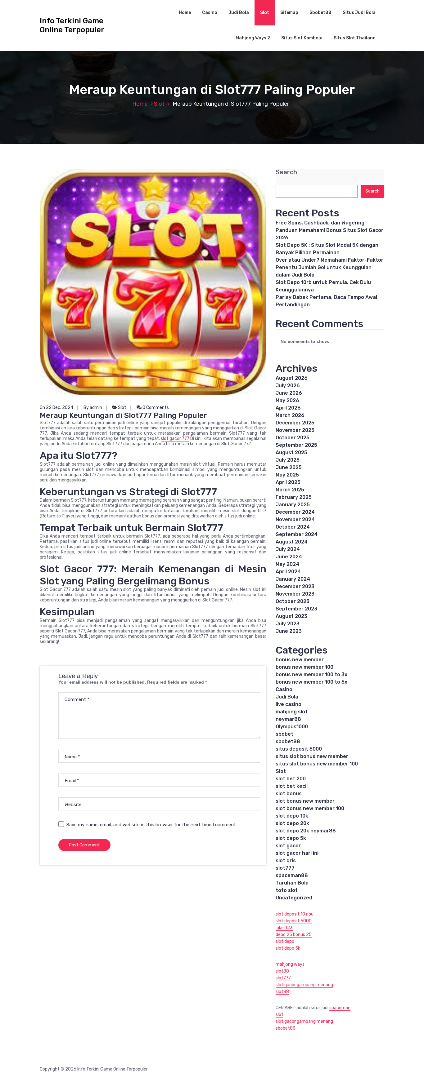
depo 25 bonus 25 (294, 934)
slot (279, 1014)
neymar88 (288, 719)
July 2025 (288, 460)
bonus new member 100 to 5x (311, 682)
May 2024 (287, 564)
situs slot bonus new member (312, 756)
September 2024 (297, 534)
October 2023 (292, 601)
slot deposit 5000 (294, 921)
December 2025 (295, 423)
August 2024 (292, 542)
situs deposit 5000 (299, 749)
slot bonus (289, 793)
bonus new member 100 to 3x (311, 674)
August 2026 (292, 378)
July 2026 (288, 385)
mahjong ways (290, 964)
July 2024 (288, 549)
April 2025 (288, 482)
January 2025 (293, 505)
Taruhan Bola (292, 883)
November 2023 (295, 594)
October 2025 (292, 438)
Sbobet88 (320, 12)
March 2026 (290, 415)
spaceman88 (292, 875)
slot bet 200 (291, 779)
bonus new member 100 (304, 667)
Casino (209, 12)
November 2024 (295, 519)
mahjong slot (292, 712)
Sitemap (289, 12)
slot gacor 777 (175, 438)
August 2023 (291, 616)
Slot (264, 12)
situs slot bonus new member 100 (317, 764)
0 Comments (155, 407)
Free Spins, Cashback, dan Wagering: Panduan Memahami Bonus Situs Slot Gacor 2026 (329, 230)
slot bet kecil (292, 786)
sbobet (284, 734)
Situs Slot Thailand (355, 38)
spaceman (339, 1007)
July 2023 (288, 624)
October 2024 (293, 527)
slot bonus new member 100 (310, 808)
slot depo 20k (292, 823)
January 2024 (293, 579)
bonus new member (300, 660)
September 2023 (296, 609)
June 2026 (289, 393)
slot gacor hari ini (297, 853)
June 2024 (289, 557)
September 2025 (296, 445)
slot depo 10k (292, 816)
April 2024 (288, 571)
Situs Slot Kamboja (302, 38)
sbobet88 (288, 741)
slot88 (282, 971)
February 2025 (294, 497)
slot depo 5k (291, 838)
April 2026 (288, 408)
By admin (92, 407)
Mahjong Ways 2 (253, 38)
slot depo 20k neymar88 (306, 831)
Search (286, 172)
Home (185, 12)
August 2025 (291, 452)
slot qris (286, 860)
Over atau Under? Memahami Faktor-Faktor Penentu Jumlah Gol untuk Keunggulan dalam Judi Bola (329, 267)
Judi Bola (238, 12)
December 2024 (295, 512)
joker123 (284, 927)
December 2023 (295, 586)
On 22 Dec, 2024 (56, 407)
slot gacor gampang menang (304, 984)
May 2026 (287, 400)
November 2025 (295, 430)
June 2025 (289, 467)
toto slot (287, 890)
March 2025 (290, 490)
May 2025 (287, 475)
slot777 (285, 868)
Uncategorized (294, 898)
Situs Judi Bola (359, 12)
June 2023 (289, 631)
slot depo (285, 941)
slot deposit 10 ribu (294, 914)
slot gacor (288, 846)
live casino (288, 704)
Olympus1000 (292, 726)
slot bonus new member (305, 801)
